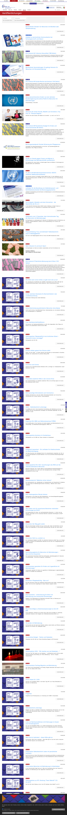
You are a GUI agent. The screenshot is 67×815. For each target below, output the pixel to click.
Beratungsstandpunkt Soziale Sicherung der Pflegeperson (43, 144)
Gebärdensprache (33, 3)
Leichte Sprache (41, 3)
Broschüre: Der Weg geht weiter (35, 524)
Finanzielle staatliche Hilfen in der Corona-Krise (40, 379)
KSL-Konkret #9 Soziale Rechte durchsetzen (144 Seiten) (43, 81)
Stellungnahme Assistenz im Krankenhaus (38, 435)
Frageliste (29, 693)
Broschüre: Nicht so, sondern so (35, 538)
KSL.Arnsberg (37, 0)
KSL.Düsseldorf (30, 0)
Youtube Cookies (6, 809)
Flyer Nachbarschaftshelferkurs (35, 322)
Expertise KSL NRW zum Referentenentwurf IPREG (41, 421)
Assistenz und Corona (32, 364)
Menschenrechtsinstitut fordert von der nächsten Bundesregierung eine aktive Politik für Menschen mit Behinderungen (42, 98)
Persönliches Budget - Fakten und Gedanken (39, 637)
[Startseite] (9, 6)
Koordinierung (61, 0)
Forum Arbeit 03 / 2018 (32, 679)
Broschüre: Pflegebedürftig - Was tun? (37, 580)
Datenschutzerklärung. (58, 809)
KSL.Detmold (21, 0)
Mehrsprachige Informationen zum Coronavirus (40, 393)
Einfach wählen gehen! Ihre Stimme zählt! (38, 350)
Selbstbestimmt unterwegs (34, 708)
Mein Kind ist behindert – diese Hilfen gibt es (39, 737)
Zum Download (60, 31)
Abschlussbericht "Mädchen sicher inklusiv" (39, 480)
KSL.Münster (45, 0)
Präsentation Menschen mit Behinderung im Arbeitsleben (43, 766)
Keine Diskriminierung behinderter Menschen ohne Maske (43, 308)
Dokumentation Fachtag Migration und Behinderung (41, 665)
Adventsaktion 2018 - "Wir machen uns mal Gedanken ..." (43, 651)
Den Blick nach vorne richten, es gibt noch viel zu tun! (42, 280)
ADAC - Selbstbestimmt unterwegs (36, 407)
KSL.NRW (6, 0)
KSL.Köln (14, 0)
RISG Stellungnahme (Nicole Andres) (36, 494)
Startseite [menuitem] (5, 9)
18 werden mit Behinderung (34, 623)
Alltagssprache (27, 3)
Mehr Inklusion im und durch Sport (36, 246)
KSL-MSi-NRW (53, 0)
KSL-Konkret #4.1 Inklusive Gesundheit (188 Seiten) (41, 53)
